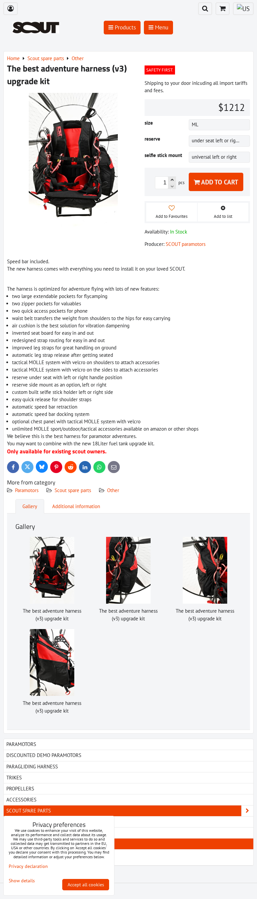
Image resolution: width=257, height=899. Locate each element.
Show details (22, 880)
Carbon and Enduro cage (41, 821)
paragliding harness (32, 766)
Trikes (14, 777)
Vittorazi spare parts (40, 860)
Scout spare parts (73, 490)
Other (113, 490)
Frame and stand (31, 833)
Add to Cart (219, 182)
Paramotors (26, 490)
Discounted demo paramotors (43, 755)
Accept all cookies (86, 885)
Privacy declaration (28, 866)
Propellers (20, 788)
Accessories (21, 799)
